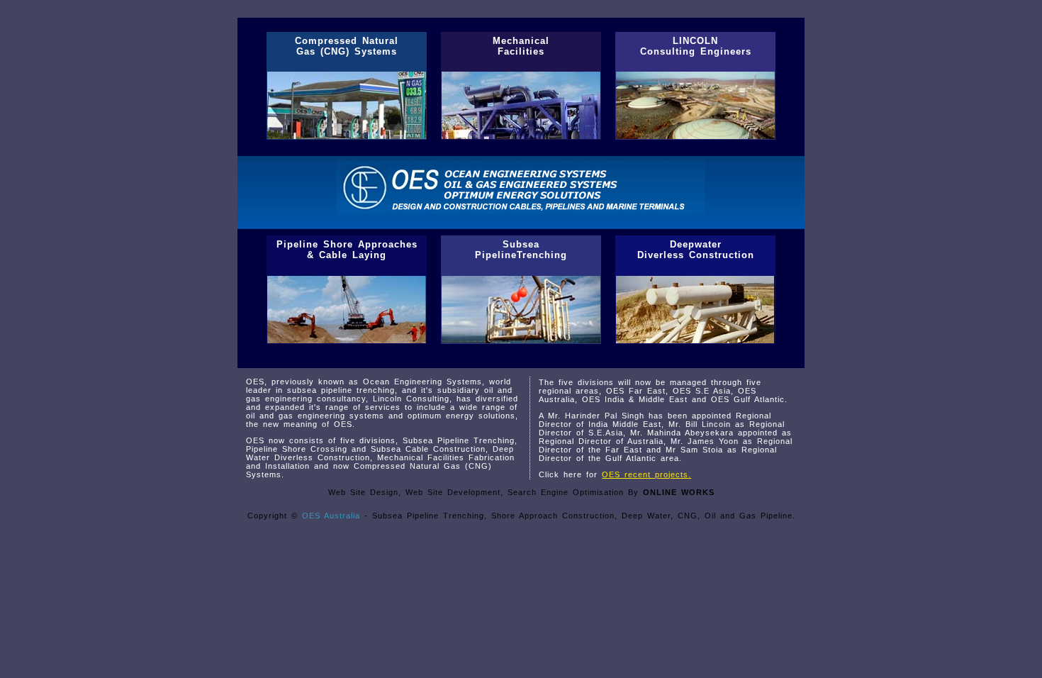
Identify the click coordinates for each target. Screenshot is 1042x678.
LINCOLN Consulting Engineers (695, 46)
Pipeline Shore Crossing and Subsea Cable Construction (366, 449)
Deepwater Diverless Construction (695, 249)
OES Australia (331, 515)
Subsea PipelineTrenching (521, 249)
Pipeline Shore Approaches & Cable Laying (347, 249)
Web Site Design (363, 492)
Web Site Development (452, 492)
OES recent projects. (646, 474)
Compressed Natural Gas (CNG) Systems (346, 46)
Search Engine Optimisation (566, 492)
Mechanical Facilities (521, 46)
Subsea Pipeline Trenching (459, 440)
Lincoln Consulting (411, 398)
